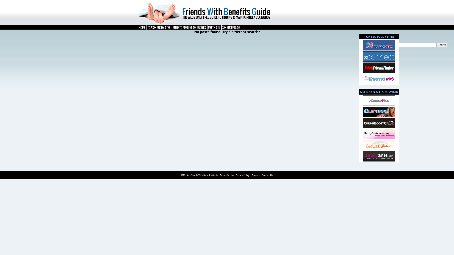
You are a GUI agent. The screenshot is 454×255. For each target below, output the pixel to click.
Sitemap (256, 175)
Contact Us (267, 175)
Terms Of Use (227, 175)
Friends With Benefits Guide (204, 175)
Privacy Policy (242, 175)
